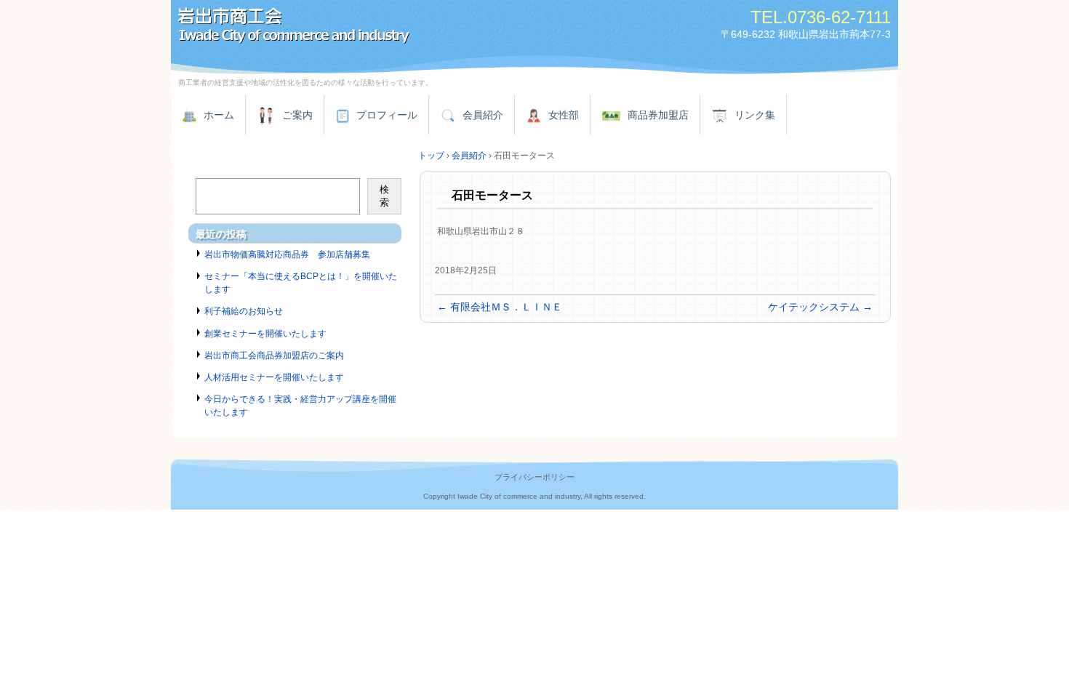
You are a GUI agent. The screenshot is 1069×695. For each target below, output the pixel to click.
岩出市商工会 (338, 27)
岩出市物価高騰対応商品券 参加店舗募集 (287, 254)
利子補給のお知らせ (243, 311)
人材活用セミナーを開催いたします (274, 377)
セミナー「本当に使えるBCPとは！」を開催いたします (300, 282)
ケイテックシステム (820, 307)
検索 (384, 196)
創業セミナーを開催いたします (265, 334)
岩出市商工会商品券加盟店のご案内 (274, 355)
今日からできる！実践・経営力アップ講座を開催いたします (300, 405)
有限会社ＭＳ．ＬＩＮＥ (499, 307)
